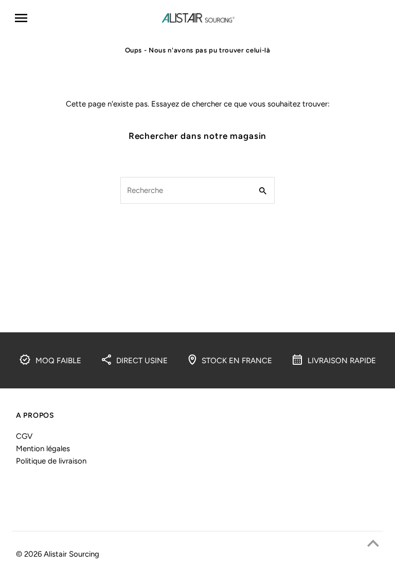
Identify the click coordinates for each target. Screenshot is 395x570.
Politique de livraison (51, 461)
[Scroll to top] (373, 543)
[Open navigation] (83, 18)
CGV (24, 436)
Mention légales (43, 448)
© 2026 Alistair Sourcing (57, 554)
